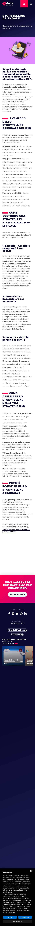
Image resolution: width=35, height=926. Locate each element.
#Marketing (17, 635)
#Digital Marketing (17, 630)
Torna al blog (8, 643)
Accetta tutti (25, 917)
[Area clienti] (24, 3)
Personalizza (17, 921)
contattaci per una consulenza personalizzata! (16, 530)
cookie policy (7, 892)
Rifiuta (10, 917)
